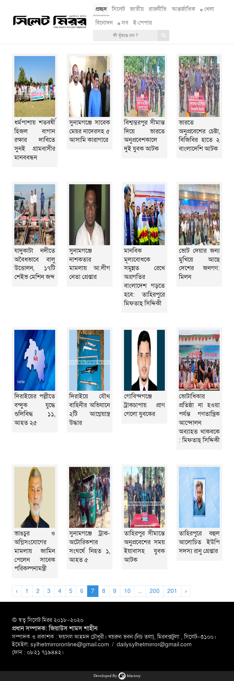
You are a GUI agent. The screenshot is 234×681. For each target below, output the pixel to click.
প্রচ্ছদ (101, 9)
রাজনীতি (158, 9)
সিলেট (118, 9)
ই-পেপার (142, 22)
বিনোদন (104, 22)
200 (155, 591)
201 (172, 591)
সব (124, 22)
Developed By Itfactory (117, 675)
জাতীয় (137, 9)
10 (127, 591)
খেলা (208, 9)
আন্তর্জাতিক (183, 9)
